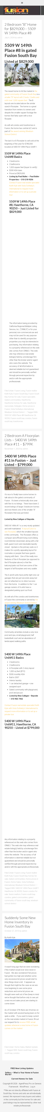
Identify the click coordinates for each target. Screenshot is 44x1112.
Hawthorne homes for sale (15, 403)
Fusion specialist (28, 397)
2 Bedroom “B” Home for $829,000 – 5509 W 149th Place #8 (20, 28)
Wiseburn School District (15, 412)
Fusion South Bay (20, 394)
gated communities (20, 897)
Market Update (31, 1047)
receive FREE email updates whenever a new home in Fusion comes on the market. (21, 1025)
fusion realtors (15, 894)
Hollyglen (18, 406)
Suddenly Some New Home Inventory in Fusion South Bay (20, 921)
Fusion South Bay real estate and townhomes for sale (22, 10)
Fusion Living (20, 391)
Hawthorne (26, 400)
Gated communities (13, 400)
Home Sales (16, 882)
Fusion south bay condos (21, 418)
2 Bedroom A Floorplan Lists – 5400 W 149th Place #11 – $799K (22, 439)
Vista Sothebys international (22, 409)
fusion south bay (24, 1050)
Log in (32, 1087)
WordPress (24, 1087)
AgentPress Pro (25, 1083)
